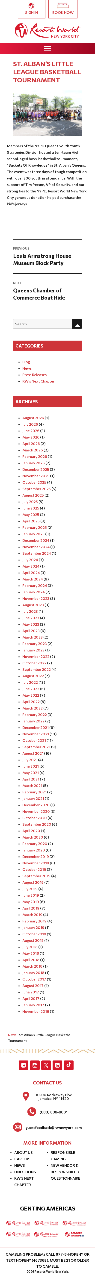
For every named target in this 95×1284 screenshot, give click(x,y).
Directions (25, 1171)
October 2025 (34, 482)
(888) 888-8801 (54, 1112)
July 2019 (30, 888)
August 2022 (33, 676)
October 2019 (34, 869)
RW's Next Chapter (38, 381)
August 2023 (33, 605)
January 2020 (33, 850)
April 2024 (31, 572)
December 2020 (36, 805)
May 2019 (30, 901)
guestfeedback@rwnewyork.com (54, 1127)
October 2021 (34, 740)
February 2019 (34, 921)
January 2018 (33, 972)
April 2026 (31, 443)
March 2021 (32, 785)
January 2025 (33, 534)
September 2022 (36, 669)
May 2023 (30, 624)
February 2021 (34, 792)
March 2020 (32, 837)
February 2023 (34, 643)
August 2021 (32, 753)
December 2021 (35, 727)
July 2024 (30, 559)
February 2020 (34, 843)
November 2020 (36, 811)
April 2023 (31, 630)
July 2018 (30, 947)
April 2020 (31, 830)
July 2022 (30, 682)
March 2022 (32, 708)
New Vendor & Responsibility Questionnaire (65, 1171)
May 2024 (30, 566)
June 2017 (30, 992)
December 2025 (35, 469)
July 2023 (30, 611)
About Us (23, 1152)
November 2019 (35, 863)
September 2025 (36, 488)
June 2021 (30, 766)
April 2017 (30, 998)
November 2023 (35, 598)
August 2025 (33, 495)
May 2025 (30, 514)
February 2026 (34, 456)
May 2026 (30, 437)
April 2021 (30, 779)
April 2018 (30, 959)
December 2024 (35, 540)
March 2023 (32, 637)
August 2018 (33, 940)
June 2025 (30, 508)
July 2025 (30, 501)
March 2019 (32, 914)
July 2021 (29, 759)
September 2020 (36, 824)
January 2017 (33, 1005)
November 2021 (35, 734)
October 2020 (34, 818)
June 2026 (30, 430)
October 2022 (34, 663)
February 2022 (34, 714)
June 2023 (30, 617)
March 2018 (32, 966)
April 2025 (31, 521)
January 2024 (33, 592)
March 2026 (32, 450)
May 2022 (30, 695)
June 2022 (30, 688)
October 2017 (34, 979)
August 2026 (33, 417)
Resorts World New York (51, 1271)
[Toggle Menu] (47, 48)
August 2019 (33, 882)
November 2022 (35, 656)
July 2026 (30, 424)
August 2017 (33, 985)
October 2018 (34, 934)
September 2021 (36, 747)
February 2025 (34, 527)
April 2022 (31, 701)
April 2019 (30, 908)
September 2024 (36, 553)
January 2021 (33, 798)
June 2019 (30, 895)
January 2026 (33, 463)
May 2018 (30, 953)
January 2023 (33, 650)
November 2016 (35, 1011)
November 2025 (35, 476)
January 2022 (33, 721)
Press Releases (34, 374)
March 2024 (32, 579)
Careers (22, 1159)
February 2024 (34, 585)
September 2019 (36, 876)
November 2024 (36, 547)
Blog (26, 361)
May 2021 (30, 772)
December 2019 (35, 856)
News (27, 368)
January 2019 (33, 927)
